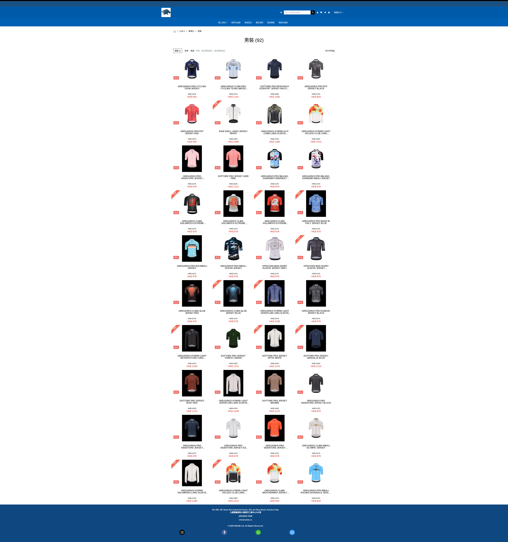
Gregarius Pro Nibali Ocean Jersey (233, 267)
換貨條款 (271, 22)
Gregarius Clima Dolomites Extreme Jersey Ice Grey (233, 222)
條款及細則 (283, 22)
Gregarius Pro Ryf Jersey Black (316, 87)
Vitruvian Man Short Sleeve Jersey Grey (274, 267)
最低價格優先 (207, 51)
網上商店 (222, 22)
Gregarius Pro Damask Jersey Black (316, 312)
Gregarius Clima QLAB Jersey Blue (233, 312)
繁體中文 (338, 12)
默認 (192, 51)
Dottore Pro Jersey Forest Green (233, 357)
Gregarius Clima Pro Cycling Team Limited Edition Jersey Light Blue (233, 87)
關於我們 (259, 22)
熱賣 (198, 51)
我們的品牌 (236, 22)
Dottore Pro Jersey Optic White (274, 357)
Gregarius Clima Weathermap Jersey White (274, 492)
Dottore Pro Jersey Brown (274, 402)
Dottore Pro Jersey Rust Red (192, 402)
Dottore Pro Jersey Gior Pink (233, 177)
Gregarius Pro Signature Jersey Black (316, 402)
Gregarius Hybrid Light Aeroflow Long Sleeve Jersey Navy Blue (274, 312)
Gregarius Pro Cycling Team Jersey (192, 87)
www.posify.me (331, 538)
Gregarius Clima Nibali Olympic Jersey (316, 447)
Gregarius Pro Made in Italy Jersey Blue (316, 222)
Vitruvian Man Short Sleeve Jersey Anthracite (316, 267)
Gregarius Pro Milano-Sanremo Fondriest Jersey (275, 177)
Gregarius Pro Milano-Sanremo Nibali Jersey (316, 177)
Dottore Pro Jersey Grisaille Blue (316, 357)
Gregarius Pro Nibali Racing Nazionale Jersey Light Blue (316, 492)
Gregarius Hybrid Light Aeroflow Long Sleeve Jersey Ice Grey (233, 402)
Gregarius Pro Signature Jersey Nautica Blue (192, 447)
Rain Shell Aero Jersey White (233, 132)
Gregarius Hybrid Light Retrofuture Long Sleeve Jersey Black (192, 357)
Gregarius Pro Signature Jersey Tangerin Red (274, 447)
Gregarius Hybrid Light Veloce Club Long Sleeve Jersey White (316, 132)
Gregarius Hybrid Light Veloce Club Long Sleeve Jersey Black (233, 492)
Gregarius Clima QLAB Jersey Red (192, 312)
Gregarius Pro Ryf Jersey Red (192, 132)
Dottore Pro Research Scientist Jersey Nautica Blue (274, 87)
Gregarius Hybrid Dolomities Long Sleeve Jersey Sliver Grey (192, 492)
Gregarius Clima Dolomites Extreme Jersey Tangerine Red (274, 222)
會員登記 (248, 22)
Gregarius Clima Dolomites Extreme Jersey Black (192, 222)
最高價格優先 (219, 51)
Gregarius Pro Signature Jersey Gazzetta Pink (192, 177)
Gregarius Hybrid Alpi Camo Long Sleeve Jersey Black (274, 132)
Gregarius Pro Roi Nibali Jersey (192, 267)
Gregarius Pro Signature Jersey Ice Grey (233, 447)
